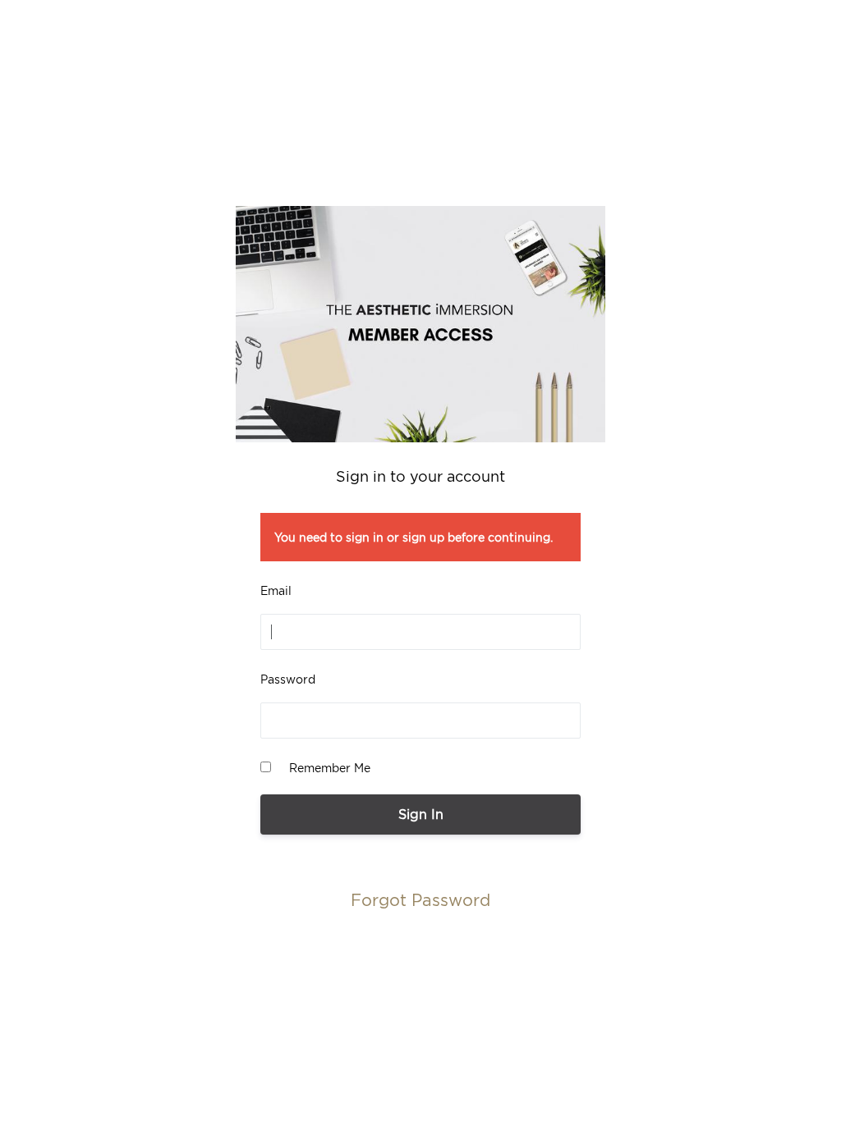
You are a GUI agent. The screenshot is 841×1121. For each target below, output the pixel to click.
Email (276, 590)
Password (287, 679)
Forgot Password (420, 899)
